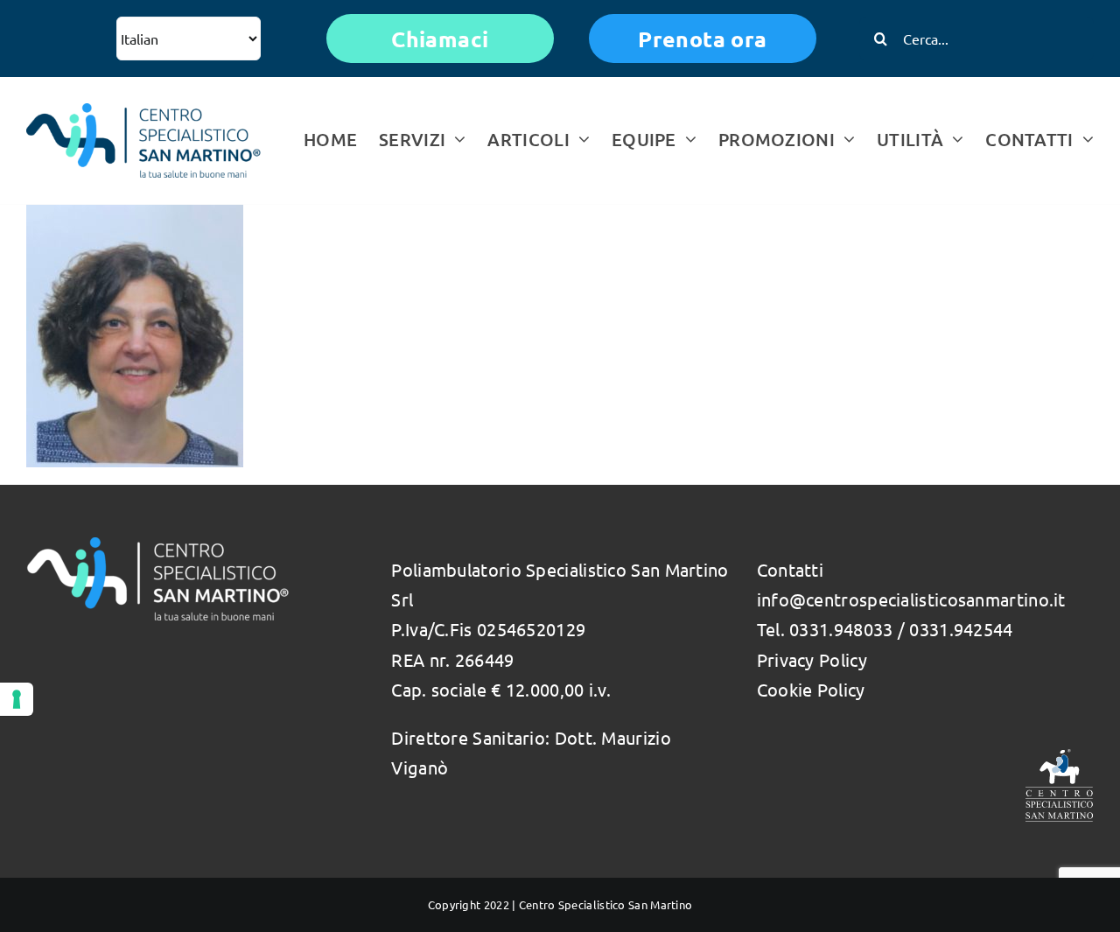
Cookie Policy (811, 689)
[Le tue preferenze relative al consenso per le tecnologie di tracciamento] (16, 699)
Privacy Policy (812, 659)
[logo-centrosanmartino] (143, 112)
